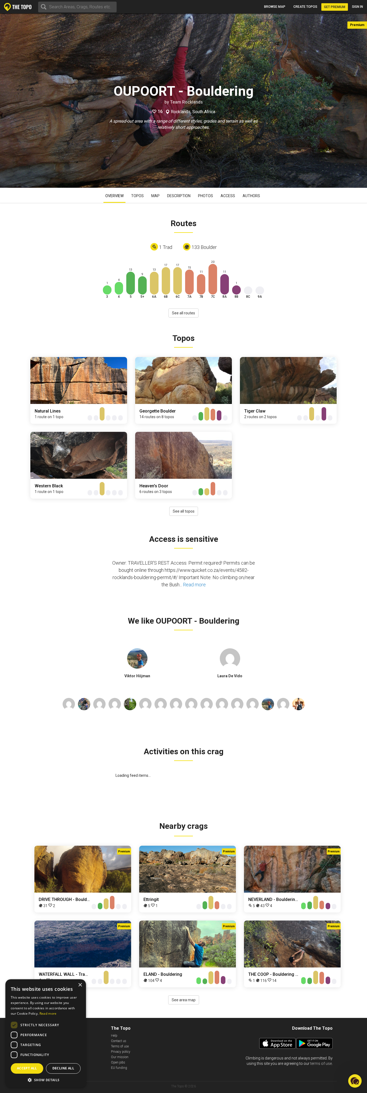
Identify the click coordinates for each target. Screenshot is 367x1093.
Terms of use (120, 1046)
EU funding (119, 1068)
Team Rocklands (186, 102)
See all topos (184, 511)
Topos (137, 196)
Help (114, 1035)
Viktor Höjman (137, 676)
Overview (114, 196)
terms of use (321, 1063)
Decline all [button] (63, 1068)
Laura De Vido (229, 676)
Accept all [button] (27, 1068)
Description (178, 196)
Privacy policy (120, 1052)
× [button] (80, 985)
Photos (205, 196)
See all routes (183, 313)
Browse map (274, 7)
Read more (194, 584)
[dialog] (45, 1033)
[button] (46, 1079)
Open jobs (118, 1062)
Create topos (305, 7)
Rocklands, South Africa (193, 112)
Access (228, 196)
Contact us (118, 1041)
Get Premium (334, 7)
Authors (251, 196)
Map (155, 196)
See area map (184, 1000)
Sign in (357, 7)
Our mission (119, 1057)
